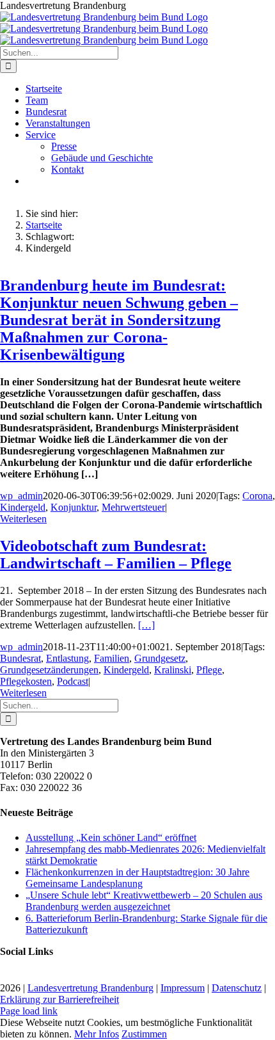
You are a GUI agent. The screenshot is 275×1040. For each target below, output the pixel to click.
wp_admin (21, 495)
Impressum (183, 987)
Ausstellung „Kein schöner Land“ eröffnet (111, 837)
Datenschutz (237, 987)
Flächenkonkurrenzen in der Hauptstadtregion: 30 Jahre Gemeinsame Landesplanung (137, 878)
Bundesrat (20, 658)
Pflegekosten (26, 681)
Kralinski (172, 669)
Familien (111, 658)
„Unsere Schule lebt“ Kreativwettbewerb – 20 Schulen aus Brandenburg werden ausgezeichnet (144, 901)
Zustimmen (144, 1033)
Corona (257, 495)
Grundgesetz (159, 658)
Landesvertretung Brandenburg (90, 987)
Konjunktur (74, 507)
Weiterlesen (23, 518)
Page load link (29, 1010)
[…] (146, 625)
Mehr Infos (96, 1033)
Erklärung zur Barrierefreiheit (59, 999)
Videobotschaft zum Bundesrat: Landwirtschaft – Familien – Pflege (116, 555)
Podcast (72, 681)
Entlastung (67, 658)
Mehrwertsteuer (133, 507)
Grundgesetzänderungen (49, 669)
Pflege (209, 669)
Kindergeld (22, 507)
